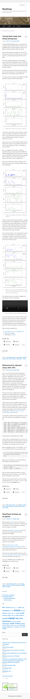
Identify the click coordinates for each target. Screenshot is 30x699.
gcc (14, 613)
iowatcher (13, 334)
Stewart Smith (16, 41)
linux (8, 358)
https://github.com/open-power (14, 530)
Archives (9, 26)
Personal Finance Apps (7, 647)
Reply (24, 358)
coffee (23, 607)
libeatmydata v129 (6, 671)
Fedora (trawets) (8, 600)
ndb (17, 618)
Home (4, 26)
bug (12, 607)
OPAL (10, 358)
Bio (14, 26)
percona (19, 621)
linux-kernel (13, 584)
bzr (14, 607)
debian (11, 610)
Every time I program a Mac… (9, 665)
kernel (8, 585)
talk (13, 627)
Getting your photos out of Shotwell (10, 656)
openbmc (14, 358)
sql (17, 625)
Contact (18, 26)
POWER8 (23, 585)
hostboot (4, 358)
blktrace (21, 357)
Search (3, 632)
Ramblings (7, 9)
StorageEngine (22, 625)
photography (5, 623)
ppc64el (16, 506)
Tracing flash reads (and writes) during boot (11, 37)
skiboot (4, 586)
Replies (8, 586)
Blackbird (8, 607)
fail (22, 610)
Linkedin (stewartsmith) (9, 598)
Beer (3, 607)
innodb (22, 613)
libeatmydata (5, 615)
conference (6, 611)
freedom (9, 613)
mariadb (5, 618)
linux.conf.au (20, 615)
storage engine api (7, 627)
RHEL (20, 506)
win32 (23, 627)
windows (4, 628)
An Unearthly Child (6, 668)
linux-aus (14, 615)
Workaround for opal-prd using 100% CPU (11, 366)
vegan (20, 627)
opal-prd (7, 506)
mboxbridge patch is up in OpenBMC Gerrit (14, 331)
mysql (11, 618)
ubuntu (23, 506)
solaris (12, 625)
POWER (12, 623)
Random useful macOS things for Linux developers (14, 653)
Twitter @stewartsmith (7, 596)
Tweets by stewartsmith (7, 676)
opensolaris (13, 621)
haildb (17, 613)
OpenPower (19, 358)
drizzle (17, 610)
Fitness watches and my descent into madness (13, 650)
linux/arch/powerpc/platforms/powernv (12, 554)
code (7, 357)
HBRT (20, 505)
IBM (10, 357)
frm (12, 613)
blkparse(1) (7, 333)
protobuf (4, 625)
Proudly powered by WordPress (15, 696)
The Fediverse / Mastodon (8, 595)
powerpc (13, 357)
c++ (16, 607)
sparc (15, 625)
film (24, 610)
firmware (25, 357)
